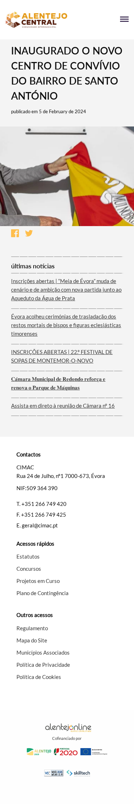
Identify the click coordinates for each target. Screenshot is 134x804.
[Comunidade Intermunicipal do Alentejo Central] (36, 19)
